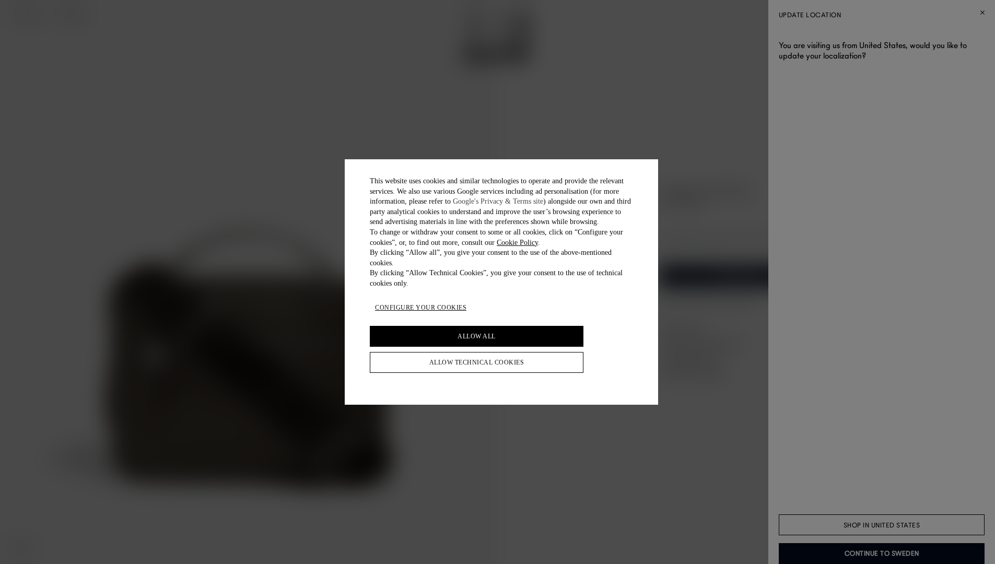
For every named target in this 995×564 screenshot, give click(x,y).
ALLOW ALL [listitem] (477, 336)
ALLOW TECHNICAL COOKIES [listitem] (476, 362)
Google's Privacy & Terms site (498, 201)
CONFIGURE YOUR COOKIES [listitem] (420, 307)
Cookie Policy (517, 242)
